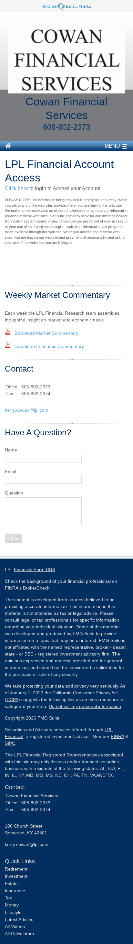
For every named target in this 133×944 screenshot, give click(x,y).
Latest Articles (19, 919)
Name (11, 449)
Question (14, 492)
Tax (8, 897)
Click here (16, 188)
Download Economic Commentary (49, 346)
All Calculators (19, 933)
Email (10, 471)
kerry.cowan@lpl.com (26, 410)
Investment (16, 876)
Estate (11, 883)
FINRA (117, 736)
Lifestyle (13, 912)
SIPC (10, 743)
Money (12, 904)
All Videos (15, 926)
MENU (112, 146)
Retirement (16, 869)
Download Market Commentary (46, 333)
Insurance (15, 890)
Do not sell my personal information (85, 706)
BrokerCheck (36, 588)
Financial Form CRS (34, 569)
